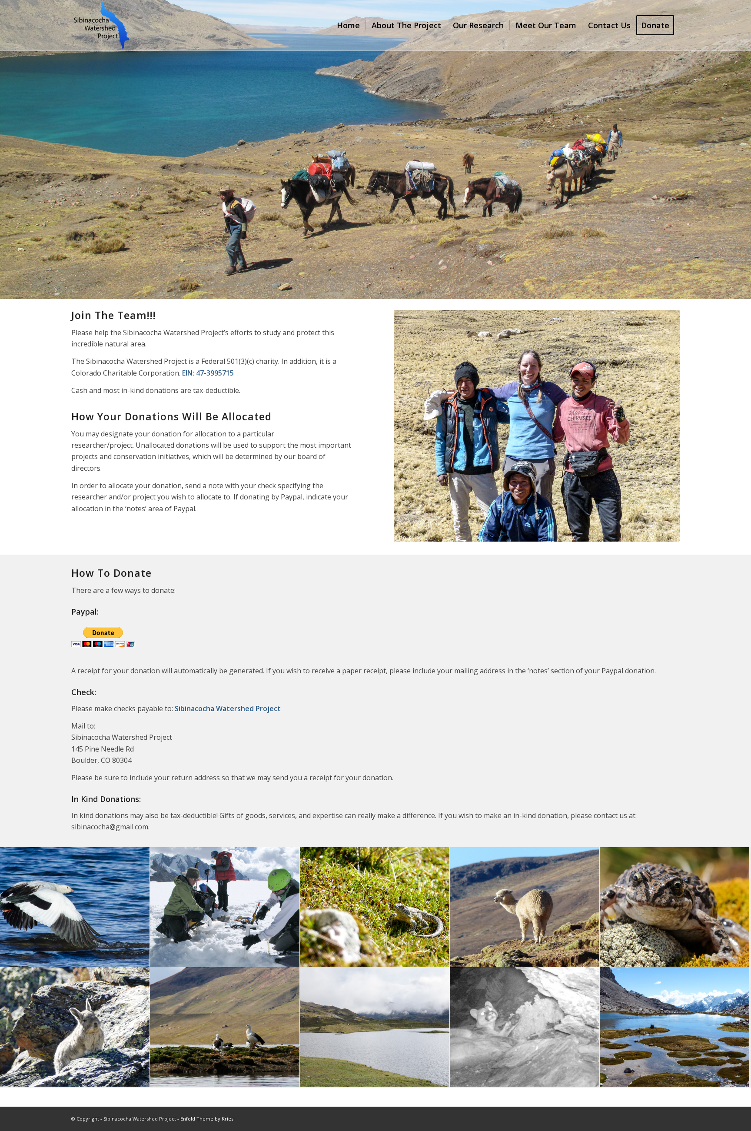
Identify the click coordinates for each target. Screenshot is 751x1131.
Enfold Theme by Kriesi (207, 1118)
